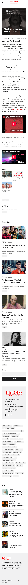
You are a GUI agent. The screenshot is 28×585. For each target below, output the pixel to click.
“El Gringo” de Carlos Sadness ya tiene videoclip (6, 190)
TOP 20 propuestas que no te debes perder (18, 179)
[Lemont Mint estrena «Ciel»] (7, 174)
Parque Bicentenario (9, 460)
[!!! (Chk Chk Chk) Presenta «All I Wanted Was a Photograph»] (5, 534)
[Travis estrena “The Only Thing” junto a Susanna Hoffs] (14, 267)
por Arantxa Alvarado (14, 542)
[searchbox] (14, 374)
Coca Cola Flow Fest (17, 439)
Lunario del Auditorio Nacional (11, 454)
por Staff (11, 511)
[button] (2, 3)
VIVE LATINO (7, 476)
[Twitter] (11, 415)
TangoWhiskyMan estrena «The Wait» (15, 524)
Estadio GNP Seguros (9, 444)
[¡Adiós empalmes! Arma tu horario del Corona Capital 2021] (5, 544)
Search (14, 378)
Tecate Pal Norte (8, 473)
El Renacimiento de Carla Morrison (15, 514)
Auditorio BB (18, 425)
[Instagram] (5, 415)
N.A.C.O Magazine (17, 109)
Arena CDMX (7, 425)
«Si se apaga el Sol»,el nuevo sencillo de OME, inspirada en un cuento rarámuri (16, 494)
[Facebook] (8, 415)
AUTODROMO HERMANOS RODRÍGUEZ (13, 431)
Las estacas (7, 452)
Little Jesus (17, 452)
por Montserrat (13, 501)
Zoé (15, 476)
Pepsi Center (20, 462)
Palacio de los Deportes (9, 457)
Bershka (15, 436)
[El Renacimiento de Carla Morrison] (5, 514)
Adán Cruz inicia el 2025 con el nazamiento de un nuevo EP (16, 505)
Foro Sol (19, 449)
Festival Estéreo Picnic (9, 447)
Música (4, 212)
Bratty (5, 439)
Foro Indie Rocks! (8, 449)
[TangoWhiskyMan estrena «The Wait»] (5, 524)
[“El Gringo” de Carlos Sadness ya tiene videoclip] (7, 185)
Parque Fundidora (8, 462)
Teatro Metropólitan (9, 468)
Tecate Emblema (8, 470)
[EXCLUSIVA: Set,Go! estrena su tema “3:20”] (14, 232)
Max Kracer (5, 200)
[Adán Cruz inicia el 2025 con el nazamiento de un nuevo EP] (5, 504)
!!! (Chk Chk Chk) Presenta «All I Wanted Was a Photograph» (16, 535)
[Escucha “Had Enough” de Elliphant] (14, 302)
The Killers (19, 473)
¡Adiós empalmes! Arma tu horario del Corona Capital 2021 (16, 545)
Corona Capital (7, 441)
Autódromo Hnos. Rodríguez (11, 433)
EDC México (19, 441)
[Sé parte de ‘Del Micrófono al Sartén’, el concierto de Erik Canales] (14, 339)
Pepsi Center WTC (8, 465)
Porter (19, 465)
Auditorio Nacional (8, 428)
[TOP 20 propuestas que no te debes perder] (18, 174)
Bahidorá (6, 436)
